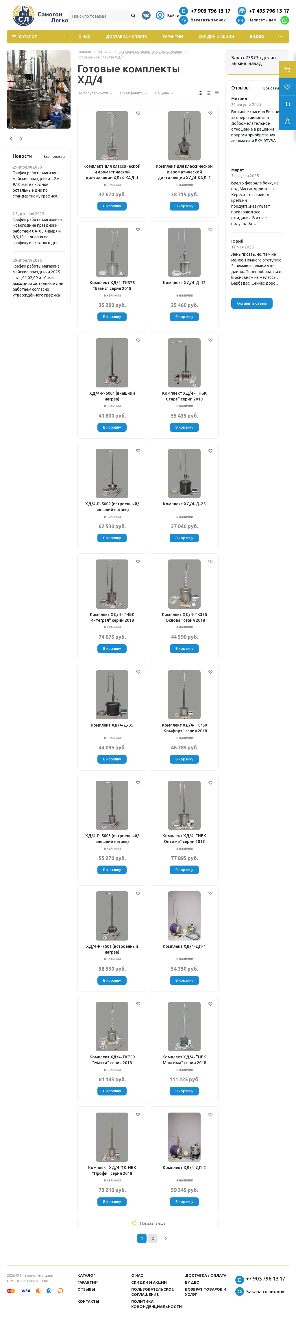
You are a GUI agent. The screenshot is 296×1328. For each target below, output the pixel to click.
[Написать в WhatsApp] (284, 20)
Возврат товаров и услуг (205, 1291)
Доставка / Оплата (126, 36)
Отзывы (86, 1289)
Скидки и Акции (216, 36)
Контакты (88, 1301)
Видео (257, 36)
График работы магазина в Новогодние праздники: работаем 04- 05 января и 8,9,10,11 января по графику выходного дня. (38, 231)
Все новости (54, 156)
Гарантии (173, 36)
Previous (11, 138)
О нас (84, 36)
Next (21, 138)
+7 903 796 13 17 (211, 11)
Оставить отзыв (252, 303)
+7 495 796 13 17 (269, 11)
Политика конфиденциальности (156, 1304)
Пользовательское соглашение (152, 1291)
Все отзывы (273, 88)
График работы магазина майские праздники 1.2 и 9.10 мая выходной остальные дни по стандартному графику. (36, 184)
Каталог (28, 36)
